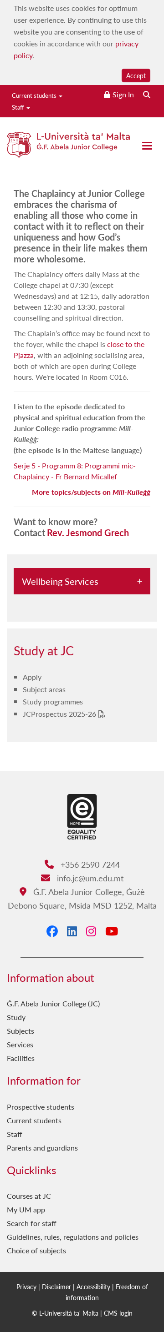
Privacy (26, 1286)
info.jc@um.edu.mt (88, 878)
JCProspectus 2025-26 (60, 714)
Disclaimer (56, 1286)
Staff (19, 107)
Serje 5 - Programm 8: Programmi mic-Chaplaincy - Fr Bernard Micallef (75, 471)
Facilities (21, 1058)
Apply (32, 677)
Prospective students (40, 1106)
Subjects (20, 1030)
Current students (35, 95)
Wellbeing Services (60, 581)
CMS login (118, 1312)
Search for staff (31, 1223)
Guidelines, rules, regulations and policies (72, 1236)
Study (16, 1017)
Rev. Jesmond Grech (88, 532)
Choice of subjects (36, 1250)
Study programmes (53, 701)
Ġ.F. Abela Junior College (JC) (53, 1003)
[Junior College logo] (68, 152)
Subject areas (44, 689)
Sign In (123, 94)
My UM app (26, 1209)
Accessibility (93, 1286)
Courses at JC (29, 1196)
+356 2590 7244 (89, 864)
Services (20, 1044)
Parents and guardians (42, 1147)
